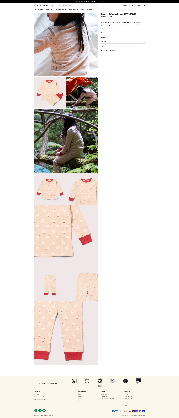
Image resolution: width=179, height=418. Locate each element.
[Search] (97, 5)
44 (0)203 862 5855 (41, 399)
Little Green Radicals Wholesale (45, 415)
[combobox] (78, 5)
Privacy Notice (133, 415)
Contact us (36, 394)
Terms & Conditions (123, 415)
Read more (103, 28)
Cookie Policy (141, 415)
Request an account (39, 396)
